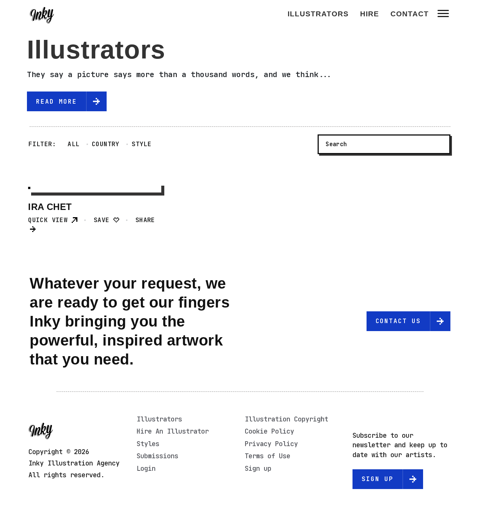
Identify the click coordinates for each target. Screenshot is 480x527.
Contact (409, 14)
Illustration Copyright (286, 419)
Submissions (157, 456)
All (73, 144)
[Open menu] (443, 13)
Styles (148, 444)
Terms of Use (267, 456)
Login (146, 468)
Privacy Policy (271, 444)
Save (103, 220)
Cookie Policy (269, 431)
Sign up (258, 468)
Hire (369, 14)
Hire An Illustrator (173, 431)
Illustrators (318, 14)
